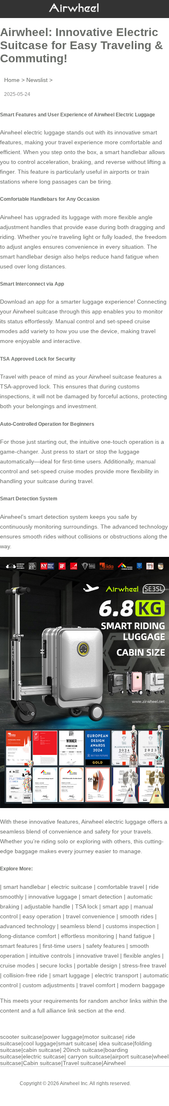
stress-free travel (144, 965)
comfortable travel (120, 886)
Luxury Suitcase (96, 1089)
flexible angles (141, 955)
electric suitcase (71, 886)
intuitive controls (50, 955)
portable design (97, 965)
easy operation (42, 916)
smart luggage (71, 975)
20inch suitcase (83, 1050)
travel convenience (90, 916)
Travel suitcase (82, 1063)
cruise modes (17, 965)
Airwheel (114, 1063)
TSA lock (86, 906)
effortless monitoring (87, 936)
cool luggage (39, 1043)
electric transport (116, 975)
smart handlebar (126, 152)
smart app (116, 906)
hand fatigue (135, 936)
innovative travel (97, 955)
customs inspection (130, 926)
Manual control (74, 321)
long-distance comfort (28, 936)
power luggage (63, 1036)
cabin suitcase (41, 1050)
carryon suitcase (89, 1056)
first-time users (62, 945)
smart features (19, 945)
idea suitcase (116, 1043)
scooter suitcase (21, 1036)
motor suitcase (103, 1036)
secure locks (56, 965)
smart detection (102, 896)
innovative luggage (52, 896)
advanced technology (27, 926)
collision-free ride (25, 975)
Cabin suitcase (42, 1063)
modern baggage (142, 985)
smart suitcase (77, 1043)
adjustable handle (47, 906)
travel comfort (97, 985)
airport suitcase (132, 1056)
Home (12, 80)
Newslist (37, 80)
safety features (105, 945)
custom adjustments (49, 985)
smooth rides (136, 916)
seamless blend (80, 926)
